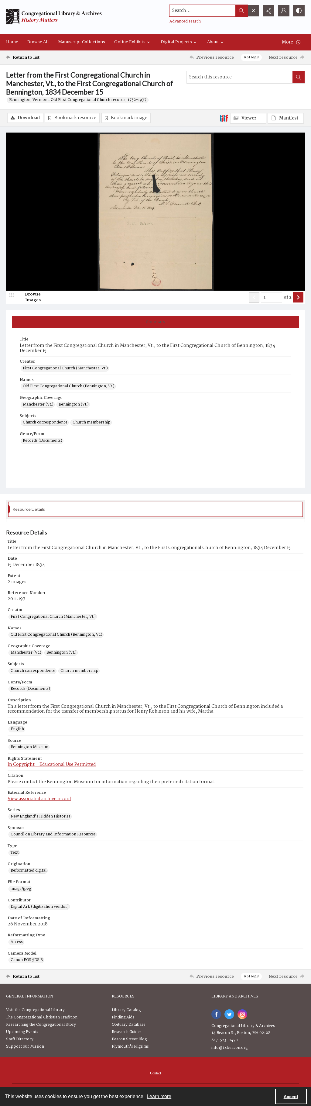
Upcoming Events (22, 1032)
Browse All (38, 42)
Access (17, 942)
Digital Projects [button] (176, 42)
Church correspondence (45, 423)
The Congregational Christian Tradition (41, 1017)
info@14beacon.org (229, 1048)
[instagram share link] (242, 1014)
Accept (291, 1096)
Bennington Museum (29, 747)
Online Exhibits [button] (129, 42)
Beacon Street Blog (129, 1039)
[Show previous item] (254, 297)
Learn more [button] (159, 1096)
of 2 (288, 298)
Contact (155, 1073)
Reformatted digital (28, 871)
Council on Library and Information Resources (53, 834)
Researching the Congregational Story (41, 1024)
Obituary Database (128, 1024)
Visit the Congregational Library (35, 1010)
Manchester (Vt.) (38, 405)
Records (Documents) (42, 441)
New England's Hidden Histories (40, 817)
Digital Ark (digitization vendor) (40, 907)
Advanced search (185, 21)
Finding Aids (123, 1017)
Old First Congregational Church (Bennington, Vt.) (68, 386)
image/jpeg (21, 889)
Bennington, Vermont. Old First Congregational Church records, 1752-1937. (78, 100)
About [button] (213, 42)
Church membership (92, 423)
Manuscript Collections (81, 42)
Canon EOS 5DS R (27, 960)
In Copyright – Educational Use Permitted (52, 764)
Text (15, 853)
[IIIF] (224, 118)
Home (12, 42)
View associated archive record (39, 799)
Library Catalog (126, 1010)
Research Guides (127, 1032)
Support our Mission (25, 1046)
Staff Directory (19, 1039)
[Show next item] (298, 297)
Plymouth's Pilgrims (130, 1046)
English (17, 729)
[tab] (155, 322)
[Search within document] (298, 77)
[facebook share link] (216, 1014)
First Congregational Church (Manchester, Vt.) (65, 368)
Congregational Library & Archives (243, 1026)
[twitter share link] (229, 1014)
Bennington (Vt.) (74, 405)
